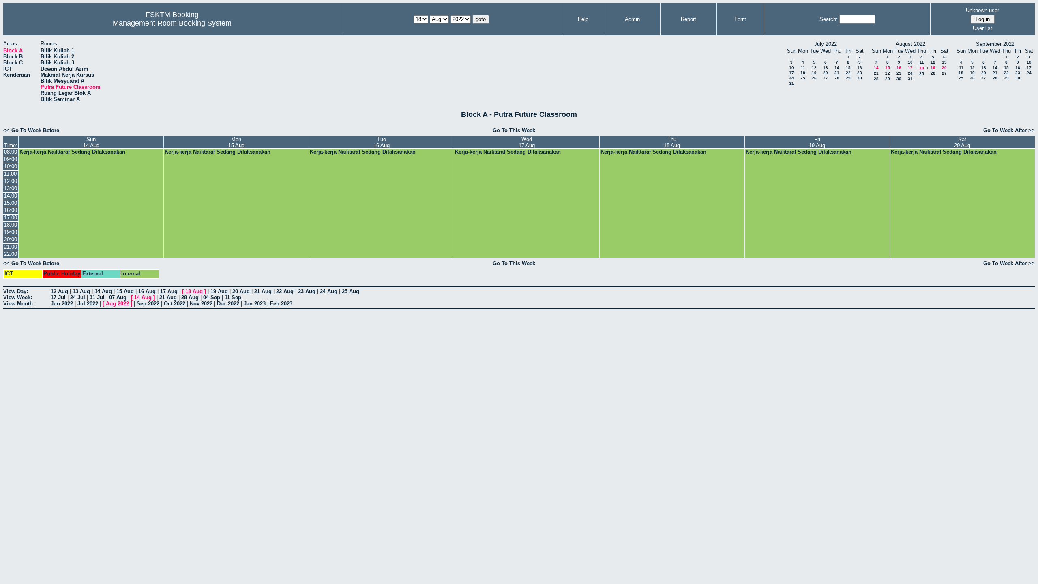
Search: (828, 19)
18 (802, 73)
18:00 (10, 225)
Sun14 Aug (91, 142)
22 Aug (285, 291)
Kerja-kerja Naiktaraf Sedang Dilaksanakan (72, 152)
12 (814, 67)
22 (848, 73)
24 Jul (77, 297)
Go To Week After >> (1009, 130)
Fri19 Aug (817, 142)
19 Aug (219, 291)
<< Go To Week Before (31, 130)
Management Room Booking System (172, 23)
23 (859, 73)
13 (825, 67)
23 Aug (306, 291)
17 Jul (58, 297)
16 (859, 67)
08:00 (10, 152)
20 (825, 73)
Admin (632, 19)
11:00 (10, 174)
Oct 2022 (174, 304)
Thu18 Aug (672, 142)
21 (836, 73)
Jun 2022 (62, 304)
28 (836, 78)
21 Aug (263, 291)
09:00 (10, 159)
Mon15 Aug (236, 142)
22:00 (10, 254)
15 (848, 67)
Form (740, 19)
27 (825, 78)
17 (791, 73)
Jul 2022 (87, 304)
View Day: (15, 291)
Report (688, 19)
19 (814, 73)
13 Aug (81, 291)
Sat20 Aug (962, 142)
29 (848, 78)
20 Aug (241, 291)
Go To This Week (514, 130)
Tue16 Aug (381, 142)
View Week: (17, 297)
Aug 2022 (117, 304)
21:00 (10, 247)
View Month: (18, 304)
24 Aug (328, 291)
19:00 (10, 232)
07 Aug (118, 297)
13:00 (10, 188)
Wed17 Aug (527, 142)
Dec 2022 (228, 304)
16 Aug (147, 291)
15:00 (10, 203)
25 (802, 78)
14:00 (10, 196)
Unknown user (982, 10)
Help (583, 19)
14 (836, 67)
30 (859, 78)
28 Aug (190, 297)
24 (791, 78)
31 (791, 83)
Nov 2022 (201, 304)
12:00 (10, 181)
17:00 (10, 218)
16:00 (10, 210)
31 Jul (97, 297)
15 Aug (125, 291)
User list (982, 28)
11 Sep (233, 297)
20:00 (10, 239)
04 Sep (211, 297)
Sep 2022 (148, 304)
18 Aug (194, 291)
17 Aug (169, 291)
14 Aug (103, 291)
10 (791, 67)
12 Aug (59, 291)
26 (814, 78)
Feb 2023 (281, 304)
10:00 (10, 166)
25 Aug (350, 291)
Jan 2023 (255, 304)
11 (803, 67)
